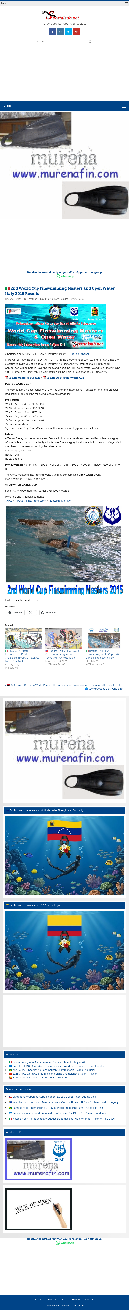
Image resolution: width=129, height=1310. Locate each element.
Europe (76, 1300)
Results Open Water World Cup (65, 377)
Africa (37, 1300)
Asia (63, 1300)
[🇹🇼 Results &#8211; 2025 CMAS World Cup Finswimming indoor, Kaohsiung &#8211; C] (63, 638)
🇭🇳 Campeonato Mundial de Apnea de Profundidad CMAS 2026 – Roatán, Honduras (57, 1113)
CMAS (8, 500)
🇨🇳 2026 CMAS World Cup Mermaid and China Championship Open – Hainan (53, 1073)
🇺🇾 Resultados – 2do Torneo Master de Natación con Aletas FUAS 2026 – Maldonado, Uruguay (63, 1102)
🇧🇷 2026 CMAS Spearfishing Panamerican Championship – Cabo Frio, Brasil (52, 1069)
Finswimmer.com (36, 500)
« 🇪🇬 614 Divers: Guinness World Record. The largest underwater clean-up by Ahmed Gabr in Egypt (62, 685)
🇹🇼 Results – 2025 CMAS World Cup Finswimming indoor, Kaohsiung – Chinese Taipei (62, 654)
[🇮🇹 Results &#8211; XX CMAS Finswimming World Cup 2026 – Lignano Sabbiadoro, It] (104, 638)
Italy (56, 299)
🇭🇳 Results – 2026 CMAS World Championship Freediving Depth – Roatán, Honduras (57, 1066)
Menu (4, 3)
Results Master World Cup (24, 377)
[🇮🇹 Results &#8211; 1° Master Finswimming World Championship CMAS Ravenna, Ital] (23, 638)
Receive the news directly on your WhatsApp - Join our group (64, 272)
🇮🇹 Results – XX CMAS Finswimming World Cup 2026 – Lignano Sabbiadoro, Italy (103, 654)
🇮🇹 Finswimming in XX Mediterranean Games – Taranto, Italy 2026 (47, 1062)
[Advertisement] (64, 75)
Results (64, 299)
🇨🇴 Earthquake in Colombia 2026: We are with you (38, 1077)
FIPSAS (19, 500)
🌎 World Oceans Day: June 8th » (104, 688)
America (51, 1300)
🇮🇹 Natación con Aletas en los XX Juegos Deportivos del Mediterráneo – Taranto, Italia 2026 (62, 1118)
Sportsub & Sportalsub (72, 1305)
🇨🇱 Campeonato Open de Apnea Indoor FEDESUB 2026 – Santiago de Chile (53, 1096)
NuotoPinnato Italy (60, 500)
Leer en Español (79, 353)
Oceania (90, 1300)
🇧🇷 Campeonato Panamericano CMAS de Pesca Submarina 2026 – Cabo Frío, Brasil (57, 1107)
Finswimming (45, 299)
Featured (32, 299)
